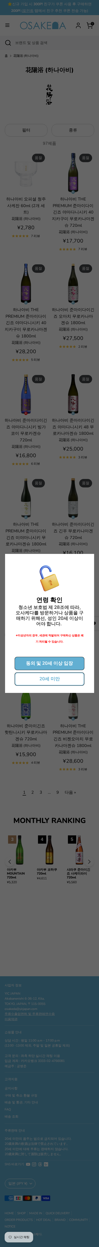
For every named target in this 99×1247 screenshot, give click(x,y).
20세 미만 (49, 679)
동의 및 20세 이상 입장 (49, 663)
